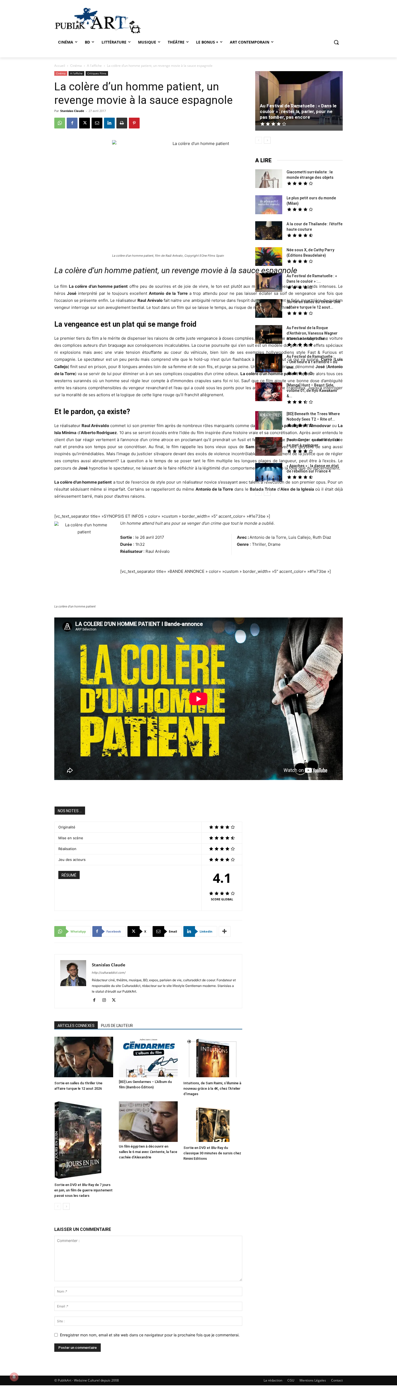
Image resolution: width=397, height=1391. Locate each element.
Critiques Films (96, 73)
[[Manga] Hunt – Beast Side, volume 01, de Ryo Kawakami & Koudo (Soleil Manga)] (268, 392)
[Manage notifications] (14, 1377)
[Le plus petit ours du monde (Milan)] (268, 205)
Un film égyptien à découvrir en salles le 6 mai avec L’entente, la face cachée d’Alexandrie (148, 1151)
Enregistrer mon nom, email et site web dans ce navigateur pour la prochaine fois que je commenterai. (150, 1335)
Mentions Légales (313, 1380)
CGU (290, 1380)
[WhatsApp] (59, 123)
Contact (337, 1380)
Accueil (59, 65)
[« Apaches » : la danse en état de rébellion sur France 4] (268, 473)
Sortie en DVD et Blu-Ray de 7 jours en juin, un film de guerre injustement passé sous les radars (83, 1190)
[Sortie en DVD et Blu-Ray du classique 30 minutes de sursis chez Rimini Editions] (212, 1122)
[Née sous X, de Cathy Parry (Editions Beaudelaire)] (268, 257)
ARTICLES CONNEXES (76, 1025)
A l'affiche (94, 65)
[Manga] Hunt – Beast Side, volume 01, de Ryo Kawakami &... (312, 390)
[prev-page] (57, 1206)
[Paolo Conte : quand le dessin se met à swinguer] (268, 447)
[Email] (97, 123)
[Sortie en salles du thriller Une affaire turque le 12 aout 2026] (83, 1058)
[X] (84, 123)
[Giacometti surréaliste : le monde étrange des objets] (268, 179)
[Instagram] (106, 1000)
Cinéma (76, 65)
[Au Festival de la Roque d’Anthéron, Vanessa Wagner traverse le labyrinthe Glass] (268, 335)
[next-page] (66, 1206)
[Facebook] (72, 123)
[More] (225, 931)
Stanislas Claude (72, 111)
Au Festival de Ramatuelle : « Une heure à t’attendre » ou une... (312, 361)
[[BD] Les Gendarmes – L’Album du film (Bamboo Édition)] (148, 1057)
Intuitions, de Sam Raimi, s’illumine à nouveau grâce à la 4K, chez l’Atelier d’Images (212, 1088)
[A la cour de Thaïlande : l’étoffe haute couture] (268, 231)
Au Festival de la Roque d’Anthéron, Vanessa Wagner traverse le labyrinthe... (312, 333)
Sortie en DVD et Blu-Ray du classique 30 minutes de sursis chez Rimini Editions (212, 1153)
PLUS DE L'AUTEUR (117, 1025)
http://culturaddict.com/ (109, 972)
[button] (336, 42)
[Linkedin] (109, 123)
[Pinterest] (134, 123)
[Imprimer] (121, 123)
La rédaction (273, 1380)
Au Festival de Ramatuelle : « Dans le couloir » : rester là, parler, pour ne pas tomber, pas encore (298, 111)
